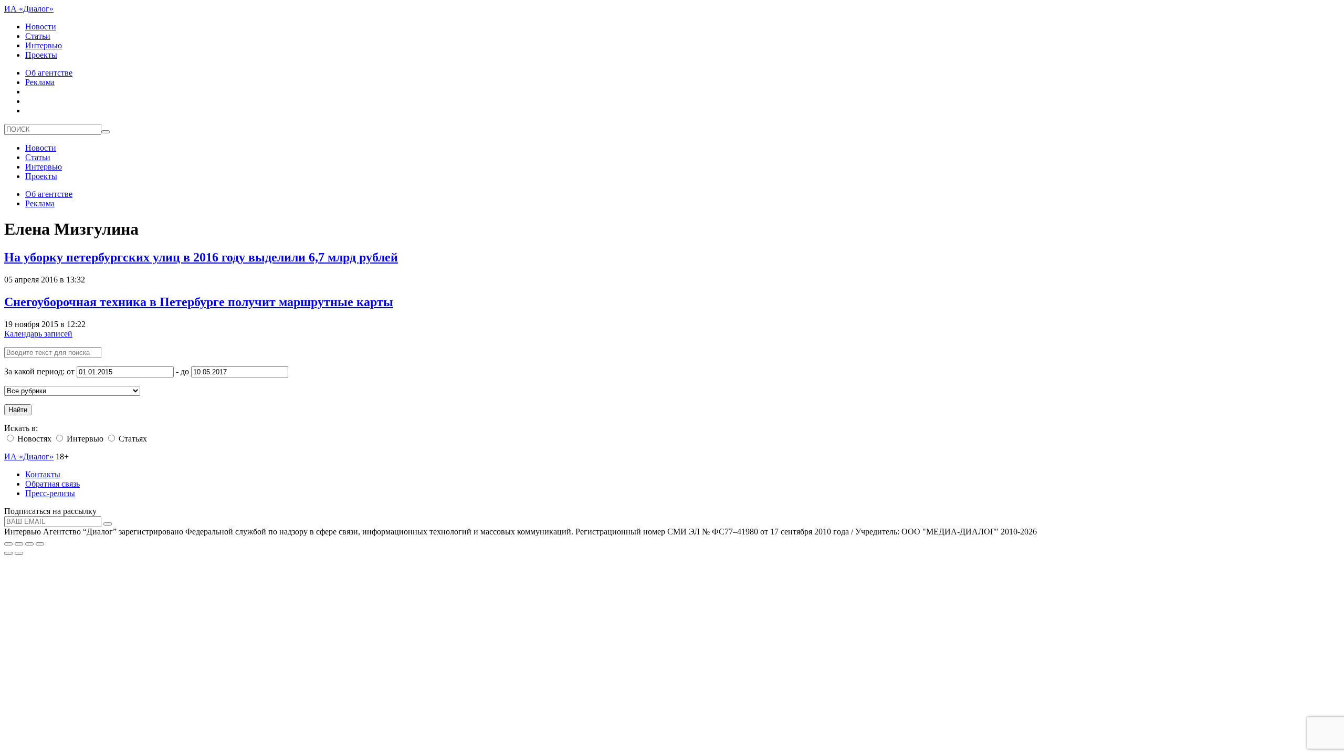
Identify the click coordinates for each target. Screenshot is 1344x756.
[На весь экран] (29, 543)
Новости (40, 26)
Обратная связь (52, 483)
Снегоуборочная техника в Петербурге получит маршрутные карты (198, 302)
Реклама (40, 82)
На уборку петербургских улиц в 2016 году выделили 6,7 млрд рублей (201, 257)
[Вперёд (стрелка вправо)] (19, 553)
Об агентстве (48, 72)
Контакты (42, 474)
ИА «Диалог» (29, 8)
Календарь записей (38, 333)
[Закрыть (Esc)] (8, 543)
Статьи (37, 36)
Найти (17, 410)
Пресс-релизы (50, 493)
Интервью (43, 45)
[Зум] (40, 543)
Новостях (33, 438)
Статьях (132, 438)
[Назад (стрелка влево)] (8, 553)
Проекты (41, 54)
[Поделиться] (19, 543)
